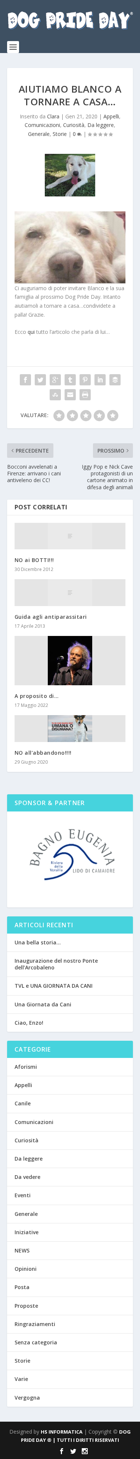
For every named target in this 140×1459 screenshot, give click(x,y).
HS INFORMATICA (62, 1431)
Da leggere (100, 124)
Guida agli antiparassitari (51, 616)
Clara (53, 116)
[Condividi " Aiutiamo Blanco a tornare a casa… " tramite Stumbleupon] (55, 394)
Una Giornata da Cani (43, 1004)
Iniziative (26, 1232)
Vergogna (27, 1397)
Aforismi (26, 1066)
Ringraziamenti (35, 1324)
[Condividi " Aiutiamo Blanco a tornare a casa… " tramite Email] (70, 394)
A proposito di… (37, 695)
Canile (23, 1103)
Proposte (26, 1305)
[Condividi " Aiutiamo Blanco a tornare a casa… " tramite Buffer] (115, 379)
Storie (60, 133)
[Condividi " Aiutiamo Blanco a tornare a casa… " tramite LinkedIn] (100, 379)
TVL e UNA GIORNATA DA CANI (54, 985)
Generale (39, 133)
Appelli (111, 116)
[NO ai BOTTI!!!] (70, 536)
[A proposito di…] (70, 660)
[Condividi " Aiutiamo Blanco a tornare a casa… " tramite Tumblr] (70, 379)
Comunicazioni (42, 124)
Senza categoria (36, 1342)
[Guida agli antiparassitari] (70, 592)
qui (31, 331)
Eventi (23, 1195)
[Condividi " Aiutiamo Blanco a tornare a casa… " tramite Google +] (55, 379)
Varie (21, 1378)
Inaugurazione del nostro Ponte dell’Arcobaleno (56, 964)
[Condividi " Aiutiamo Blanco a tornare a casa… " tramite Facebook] (25, 379)
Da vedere (27, 1176)
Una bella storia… (38, 942)
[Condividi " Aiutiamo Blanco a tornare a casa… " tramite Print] (85, 394)
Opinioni (26, 1268)
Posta (22, 1287)
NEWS (22, 1250)
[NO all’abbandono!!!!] (70, 728)
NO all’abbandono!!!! (43, 752)
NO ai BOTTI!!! (34, 560)
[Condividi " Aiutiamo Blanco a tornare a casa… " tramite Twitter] (40, 379)
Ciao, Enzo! (29, 1022)
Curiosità (73, 124)
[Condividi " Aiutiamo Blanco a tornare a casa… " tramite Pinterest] (85, 379)
